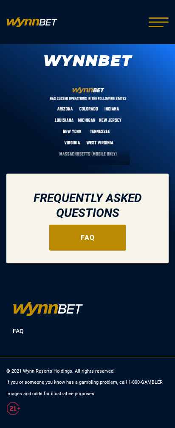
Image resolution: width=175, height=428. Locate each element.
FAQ (88, 238)
